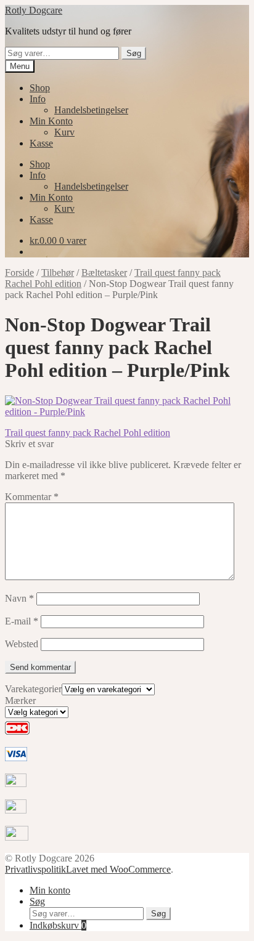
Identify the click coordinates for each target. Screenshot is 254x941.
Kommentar (32, 496)
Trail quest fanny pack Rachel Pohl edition (87, 432)
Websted (21, 644)
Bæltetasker (104, 272)
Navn (19, 598)
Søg (133, 53)
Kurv (64, 132)
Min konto (50, 890)
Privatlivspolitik (35, 869)
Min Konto (51, 121)
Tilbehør (57, 272)
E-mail (21, 621)
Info (38, 99)
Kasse (41, 143)
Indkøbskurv (58, 925)
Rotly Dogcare (33, 10)
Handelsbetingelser (91, 110)
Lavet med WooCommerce (118, 869)
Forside (19, 272)
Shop (40, 88)
